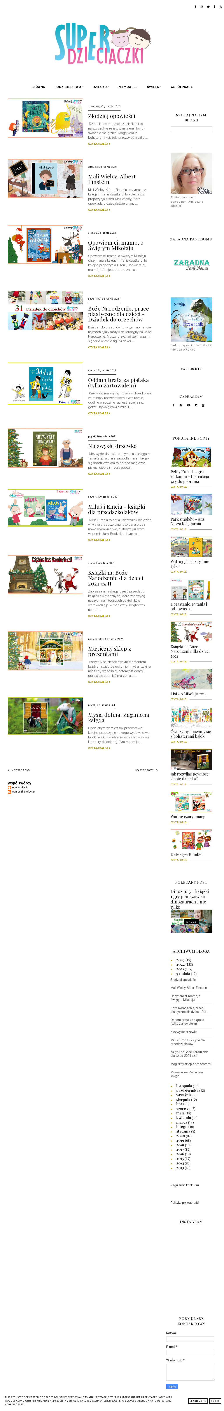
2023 (181, 959)
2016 (180, 1153)
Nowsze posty (21, 770)
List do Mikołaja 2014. (189, 695)
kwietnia (184, 1117)
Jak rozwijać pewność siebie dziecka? (190, 777)
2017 (180, 1149)
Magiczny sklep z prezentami (109, 651)
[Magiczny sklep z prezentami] (45, 669)
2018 (180, 1144)
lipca (181, 1103)
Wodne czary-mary (188, 818)
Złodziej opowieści (111, 115)
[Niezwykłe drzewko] (45, 466)
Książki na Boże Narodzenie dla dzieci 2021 (190, 653)
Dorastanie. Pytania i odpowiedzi (189, 608)
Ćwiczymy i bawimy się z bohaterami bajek (191, 735)
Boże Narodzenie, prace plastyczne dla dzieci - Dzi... (189, 1010)
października (187, 1090)
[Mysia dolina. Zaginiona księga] (45, 733)
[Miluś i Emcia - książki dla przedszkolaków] (45, 525)
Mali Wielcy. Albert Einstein (112, 179)
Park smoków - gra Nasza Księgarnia (187, 523)
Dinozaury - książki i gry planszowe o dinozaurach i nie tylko (190, 899)
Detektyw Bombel (187, 856)
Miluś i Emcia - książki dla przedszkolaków (116, 509)
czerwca (183, 1108)
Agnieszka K (19, 787)
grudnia (183, 973)
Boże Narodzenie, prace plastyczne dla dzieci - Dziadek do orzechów (118, 314)
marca (182, 1122)
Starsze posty (144, 770)
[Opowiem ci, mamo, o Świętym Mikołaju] (45, 263)
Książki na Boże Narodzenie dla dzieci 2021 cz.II (115, 578)
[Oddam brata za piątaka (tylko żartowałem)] (45, 403)
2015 (180, 1158)
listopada (184, 1085)
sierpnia (183, 1099)
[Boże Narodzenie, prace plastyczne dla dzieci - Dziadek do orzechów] (45, 329)
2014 (180, 1163)
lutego (182, 1126)
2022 (181, 964)
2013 (180, 1167)
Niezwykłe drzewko (112, 445)
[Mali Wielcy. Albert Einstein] (45, 197)
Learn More (198, 1401)
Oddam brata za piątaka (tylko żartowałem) (118, 382)
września (184, 1094)
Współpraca (182, 87)
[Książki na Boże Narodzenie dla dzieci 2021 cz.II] (45, 593)
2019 (180, 1140)
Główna (38, 87)
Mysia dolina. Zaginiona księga (118, 717)
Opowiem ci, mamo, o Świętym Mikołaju (116, 245)
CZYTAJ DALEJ (98, 143)
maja (181, 1112)
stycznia (183, 1131)
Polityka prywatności (185, 1202)
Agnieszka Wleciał (23, 791)
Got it (215, 1401)
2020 (181, 1135)
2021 (180, 968)
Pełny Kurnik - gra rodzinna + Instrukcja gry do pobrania (190, 478)
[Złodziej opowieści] (45, 136)
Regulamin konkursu (185, 1185)
